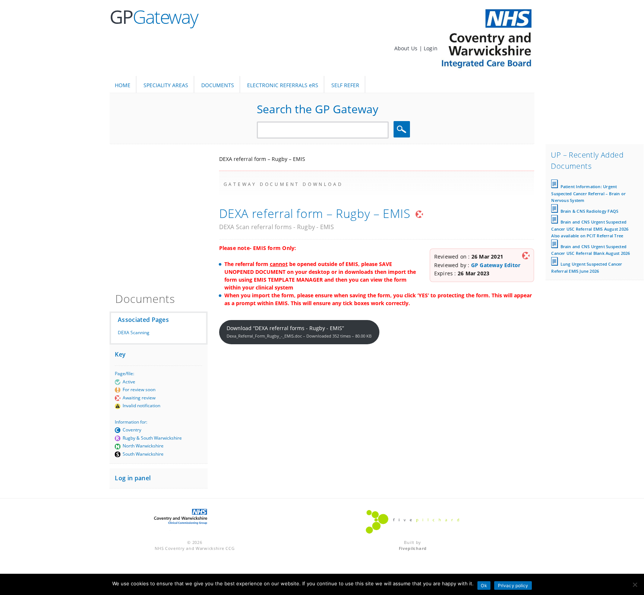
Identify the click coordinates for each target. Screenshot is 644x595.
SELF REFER (345, 85)
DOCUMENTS (217, 85)
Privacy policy (513, 585)
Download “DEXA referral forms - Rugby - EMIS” (299, 332)
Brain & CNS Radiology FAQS (590, 211)
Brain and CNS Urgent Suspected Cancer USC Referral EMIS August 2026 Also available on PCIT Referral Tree (589, 228)
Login (431, 48)
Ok (484, 585)
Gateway (154, 16)
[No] (634, 584)
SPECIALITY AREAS (165, 85)
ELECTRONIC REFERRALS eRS (282, 85)
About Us (406, 48)
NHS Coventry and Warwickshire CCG (194, 548)
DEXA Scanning (133, 332)
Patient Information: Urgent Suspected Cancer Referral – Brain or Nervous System (588, 193)
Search (403, 129)
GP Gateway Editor (496, 265)
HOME (122, 85)
